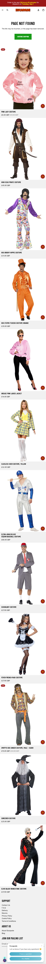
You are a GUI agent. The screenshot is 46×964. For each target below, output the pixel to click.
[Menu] (2, 10)
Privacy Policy (7, 916)
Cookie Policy (7, 918)
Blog (3, 933)
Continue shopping (23, 37)
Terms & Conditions (9, 921)
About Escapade (8, 930)
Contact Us (6, 905)
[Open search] (7, 10)
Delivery (5, 910)
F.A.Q (4, 908)
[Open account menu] (38, 10)
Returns (4, 913)
